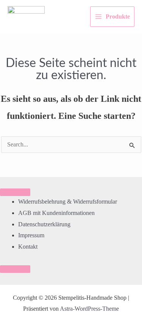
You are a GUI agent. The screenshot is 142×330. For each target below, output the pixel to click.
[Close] (15, 269)
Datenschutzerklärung (44, 224)
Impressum (31, 235)
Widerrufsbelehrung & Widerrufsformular (67, 201)
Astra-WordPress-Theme (89, 308)
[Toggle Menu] (15, 192)
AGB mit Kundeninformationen (56, 213)
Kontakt (27, 246)
